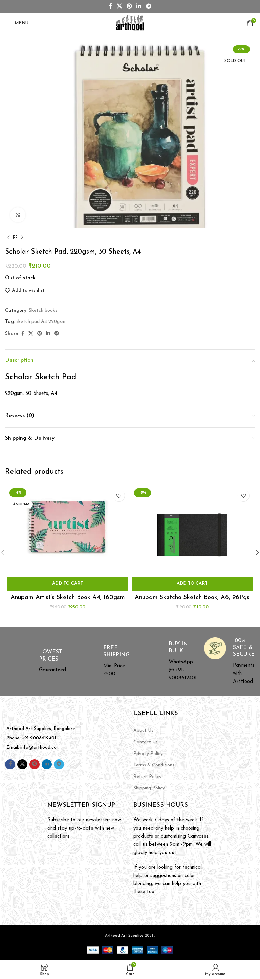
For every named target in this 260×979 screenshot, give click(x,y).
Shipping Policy (149, 788)
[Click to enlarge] (17, 214)
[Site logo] (130, 22)
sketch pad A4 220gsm (40, 321)
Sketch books (43, 310)
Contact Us (145, 742)
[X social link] (119, 6)
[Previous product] (8, 237)
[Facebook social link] (110, 6)
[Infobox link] (33, 661)
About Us (143, 730)
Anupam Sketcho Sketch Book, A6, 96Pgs (192, 598)
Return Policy (147, 776)
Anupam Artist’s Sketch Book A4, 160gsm (67, 598)
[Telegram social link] (148, 6)
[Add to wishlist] (119, 495)
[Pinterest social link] (129, 6)
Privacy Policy (148, 753)
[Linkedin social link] (139, 6)
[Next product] (22, 237)
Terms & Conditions (153, 765)
